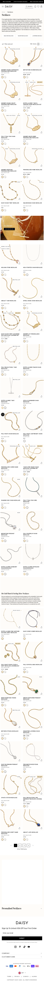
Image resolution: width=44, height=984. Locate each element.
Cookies (26, 976)
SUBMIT (22, 938)
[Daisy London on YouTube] (29, 946)
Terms (9, 976)
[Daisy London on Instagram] (15, 947)
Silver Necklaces (23, 36)
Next (33, 845)
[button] (41, 6)
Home (3, 12)
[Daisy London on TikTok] (24, 947)
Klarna (34, 976)
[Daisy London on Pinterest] (20, 947)
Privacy (17, 976)
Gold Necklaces (8, 36)
